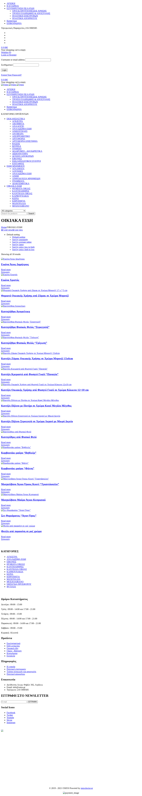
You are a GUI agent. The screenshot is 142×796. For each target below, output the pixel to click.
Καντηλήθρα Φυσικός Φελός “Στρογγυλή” (25, 327)
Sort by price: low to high (23, 247)
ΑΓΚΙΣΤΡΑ (12, 557)
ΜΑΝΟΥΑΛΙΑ (13, 579)
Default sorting (18, 237)
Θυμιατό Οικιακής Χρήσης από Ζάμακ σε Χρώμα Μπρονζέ (35, 295)
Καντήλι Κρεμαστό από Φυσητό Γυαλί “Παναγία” (30, 374)
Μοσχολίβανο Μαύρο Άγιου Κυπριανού (23, 499)
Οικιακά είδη (12, 648)
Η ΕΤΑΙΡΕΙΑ (13, 6)
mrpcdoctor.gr (87, 788)
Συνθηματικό (7, 65)
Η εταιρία (11, 666)
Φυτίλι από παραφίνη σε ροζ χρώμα (21, 531)
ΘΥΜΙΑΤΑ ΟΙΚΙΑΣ (16, 564)
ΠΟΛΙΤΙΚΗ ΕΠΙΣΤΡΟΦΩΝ (25, 16)
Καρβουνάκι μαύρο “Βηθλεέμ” (18, 452)
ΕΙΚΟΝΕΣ (11, 562)
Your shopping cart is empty (13, 50)
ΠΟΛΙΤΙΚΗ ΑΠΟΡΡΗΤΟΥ (24, 18)
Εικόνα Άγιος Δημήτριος (15, 264)
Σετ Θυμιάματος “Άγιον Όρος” (18, 515)
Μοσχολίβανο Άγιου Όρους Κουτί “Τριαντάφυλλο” (30, 484)
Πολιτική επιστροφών (16, 669)
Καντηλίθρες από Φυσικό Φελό (19, 437)
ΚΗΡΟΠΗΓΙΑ (13, 576)
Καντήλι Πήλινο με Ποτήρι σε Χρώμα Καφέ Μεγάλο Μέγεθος (36, 405)
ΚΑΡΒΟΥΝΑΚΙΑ (15, 571)
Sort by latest (18, 244)
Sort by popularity (20, 239)
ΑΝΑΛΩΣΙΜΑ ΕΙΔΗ (16, 559)
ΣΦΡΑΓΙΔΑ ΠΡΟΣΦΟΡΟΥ (19, 584)
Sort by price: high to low (23, 249)
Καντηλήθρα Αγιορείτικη (15, 311)
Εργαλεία (11, 656)
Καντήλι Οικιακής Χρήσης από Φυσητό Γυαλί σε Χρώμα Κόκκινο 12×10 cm (45, 389)
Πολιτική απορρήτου (16, 674)
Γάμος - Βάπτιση (14, 651)
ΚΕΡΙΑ (10, 574)
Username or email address (13, 60)
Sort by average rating (21, 242)
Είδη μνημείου (13, 646)
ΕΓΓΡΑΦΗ (32, 702)
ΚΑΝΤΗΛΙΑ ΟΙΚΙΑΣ (17, 569)
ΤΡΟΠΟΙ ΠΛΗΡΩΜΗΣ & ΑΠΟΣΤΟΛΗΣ (31, 13)
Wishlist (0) (6, 52)
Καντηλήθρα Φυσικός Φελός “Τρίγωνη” (24, 342)
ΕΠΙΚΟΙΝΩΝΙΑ (14, 23)
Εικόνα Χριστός (10, 280)
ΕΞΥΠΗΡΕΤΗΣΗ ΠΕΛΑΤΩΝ (20, 8)
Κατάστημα (12, 21)
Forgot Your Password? (11, 75)
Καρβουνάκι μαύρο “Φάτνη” (17, 468)
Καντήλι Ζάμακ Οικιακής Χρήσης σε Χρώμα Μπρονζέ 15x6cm (37, 358)
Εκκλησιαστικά (13, 643)
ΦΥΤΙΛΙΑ (11, 586)
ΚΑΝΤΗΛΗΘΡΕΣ (15, 567)
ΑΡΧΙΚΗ (11, 3)
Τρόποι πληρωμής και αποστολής (21, 671)
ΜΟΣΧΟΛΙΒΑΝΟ (15, 581)
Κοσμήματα (12, 653)
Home (4, 227)
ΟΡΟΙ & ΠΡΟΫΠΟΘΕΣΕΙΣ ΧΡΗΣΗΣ (29, 11)
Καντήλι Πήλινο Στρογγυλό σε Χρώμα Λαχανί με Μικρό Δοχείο (37, 421)
